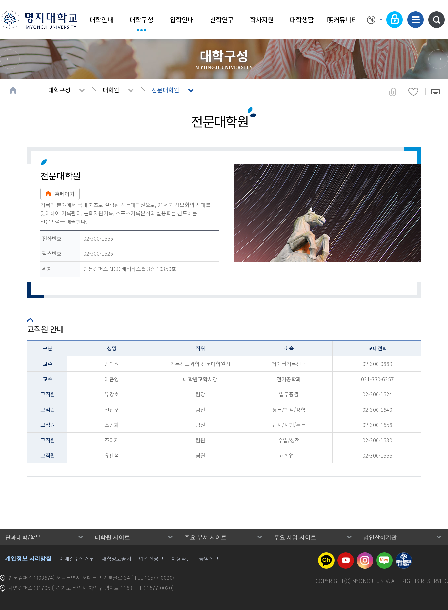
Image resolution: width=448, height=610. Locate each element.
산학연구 (222, 19)
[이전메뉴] (10, 59)
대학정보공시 (116, 558)
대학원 (111, 89)
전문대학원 (165, 89)
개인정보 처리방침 (28, 558)
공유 (392, 92)
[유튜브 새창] (345, 556)
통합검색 (436, 19)
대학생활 (302, 19)
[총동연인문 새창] (404, 556)
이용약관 (181, 558)
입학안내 (181, 19)
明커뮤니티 (342, 19)
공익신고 (209, 558)
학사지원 (262, 19)
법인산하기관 (380, 537)
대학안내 (101, 19)
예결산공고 (151, 558)
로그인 (394, 19)
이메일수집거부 (76, 558)
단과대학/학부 (23, 537)
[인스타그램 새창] (365, 556)
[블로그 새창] (384, 556)
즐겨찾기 (413, 92)
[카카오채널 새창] (326, 556)
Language (374, 19)
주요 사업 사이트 (295, 537)
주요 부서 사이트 (205, 537)
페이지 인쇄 (435, 92)
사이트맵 (415, 19)
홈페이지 (64, 194)
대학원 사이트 (112, 537)
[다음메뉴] (438, 59)
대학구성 (141, 19)
